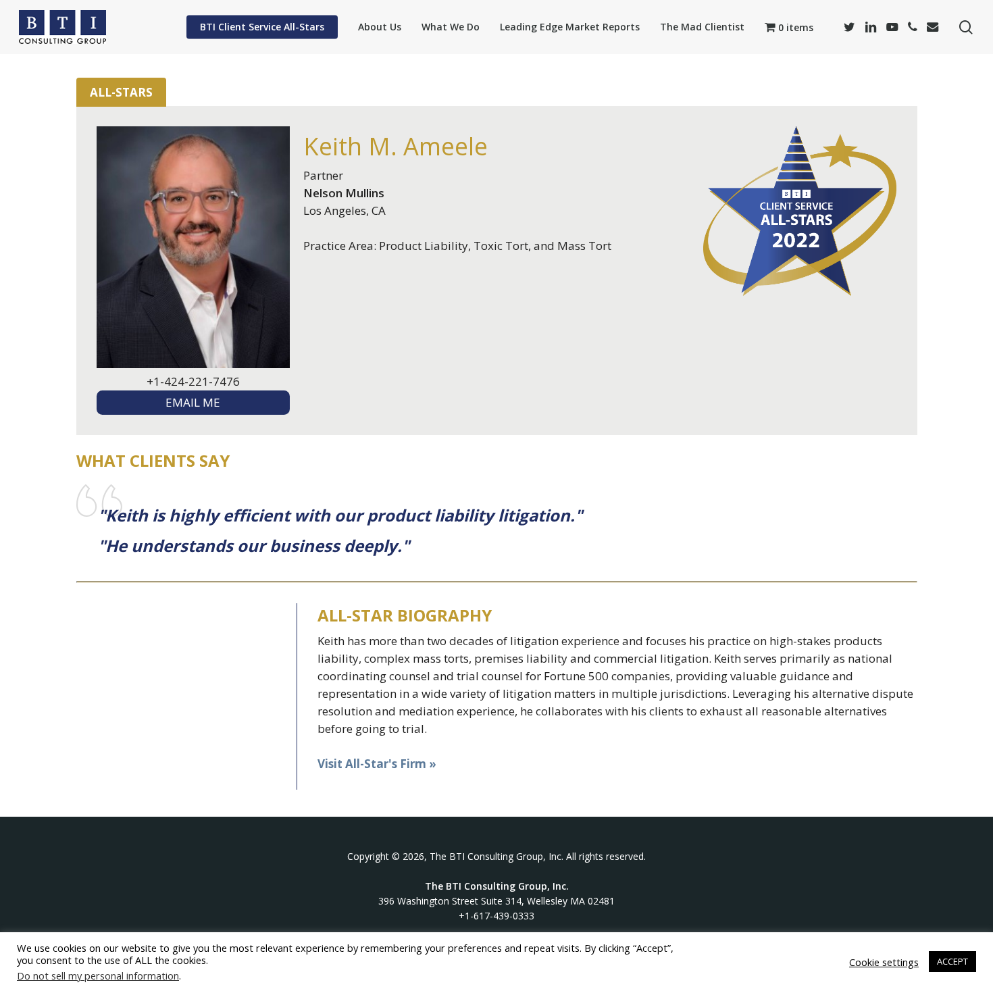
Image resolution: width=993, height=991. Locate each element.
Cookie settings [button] (884, 962)
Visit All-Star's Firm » (376, 763)
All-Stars (121, 92)
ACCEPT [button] (952, 961)
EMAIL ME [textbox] (193, 402)
